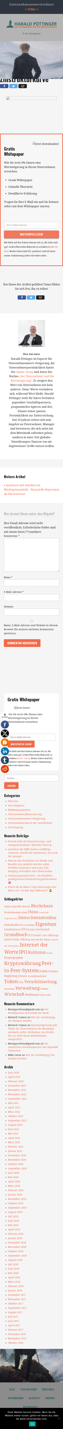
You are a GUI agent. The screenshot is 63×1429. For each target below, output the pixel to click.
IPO (23, 952)
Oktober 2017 (15, 1303)
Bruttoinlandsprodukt (15, 912)
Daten (24, 917)
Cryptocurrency (11, 918)
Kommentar (11, 536)
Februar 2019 (16, 1234)
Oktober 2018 (15, 1251)
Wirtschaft (14, 994)
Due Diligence (16, 805)
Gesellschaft (42, 929)
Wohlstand (32, 994)
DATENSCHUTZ (30, 1407)
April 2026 (14, 1077)
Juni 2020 (13, 1172)
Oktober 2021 (15, 1116)
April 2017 (14, 1325)
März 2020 (14, 1186)
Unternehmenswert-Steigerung (26, 818)
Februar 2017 (16, 1329)
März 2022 (14, 1111)
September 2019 (17, 1207)
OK (32, 1424)
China (33, 912)
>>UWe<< (31, 9)
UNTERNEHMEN (15, 1398)
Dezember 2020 (17, 1155)
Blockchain (42, 905)
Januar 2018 (15, 1290)
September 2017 (17, 1308)
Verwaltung (27, 988)
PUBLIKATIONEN (28, 1389)
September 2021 (17, 1120)
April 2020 (14, 1181)
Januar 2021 (15, 1151)
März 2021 (14, 1142)
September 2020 (17, 1168)
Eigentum (45, 924)
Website (8, 606)
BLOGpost (34, 1398)
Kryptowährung (22, 963)
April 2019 (14, 1229)
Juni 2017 (13, 1321)
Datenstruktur (43, 918)
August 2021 (15, 1125)
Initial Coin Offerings (46, 935)
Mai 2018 (13, 1273)
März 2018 (14, 1281)
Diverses (13, 801)
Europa (30, 929)
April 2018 (14, 1277)
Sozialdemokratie (37, 976)
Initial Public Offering (17, 939)
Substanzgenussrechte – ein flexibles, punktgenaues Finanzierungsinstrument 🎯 (32, 879)
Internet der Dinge (40, 939)
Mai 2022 (13, 1103)
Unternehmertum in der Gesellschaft (30, 823)
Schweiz (22, 976)
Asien (7, 906)
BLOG (12, 1389)
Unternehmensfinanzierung (25, 814)
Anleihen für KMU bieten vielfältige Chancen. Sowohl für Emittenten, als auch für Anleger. (33, 853)
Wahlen (44, 989)
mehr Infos (23, 758)
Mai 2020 (13, 1177)
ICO (30, 935)
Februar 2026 (16, 1081)
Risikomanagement (19, 810)
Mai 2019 (13, 1225)
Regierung (10, 976)
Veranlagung (15, 827)
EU (23, 929)
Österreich (45, 995)
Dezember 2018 (17, 1242)
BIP (20, 906)
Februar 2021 (16, 1146)
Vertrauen (9, 989)
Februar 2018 (16, 1286)
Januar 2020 (15, 1194)
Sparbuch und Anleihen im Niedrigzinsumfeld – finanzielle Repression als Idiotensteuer (31, 490)
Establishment (12, 929)
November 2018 (17, 1247)
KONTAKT (50, 1398)
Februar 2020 (16, 1190)
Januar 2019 (15, 1238)
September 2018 (17, 1255)
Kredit (49, 953)
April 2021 (14, 1138)
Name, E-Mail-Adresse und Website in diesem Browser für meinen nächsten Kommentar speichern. (31, 629)
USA (21, 982)
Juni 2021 (13, 1129)
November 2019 (17, 1199)
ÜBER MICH (48, 1389)
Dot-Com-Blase (27, 925)
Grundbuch (16, 934)
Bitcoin (26, 906)
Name (8, 577)
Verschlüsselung (40, 981)
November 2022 (17, 1094)
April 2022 (14, 1107)
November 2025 (17, 1090)
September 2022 (17, 1098)
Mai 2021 (13, 1133)
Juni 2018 (13, 1268)
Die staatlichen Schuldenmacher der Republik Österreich (33, 1047)
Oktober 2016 (15, 1342)
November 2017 (17, 1299)
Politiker (53, 971)
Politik (43, 971)
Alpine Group (24, 372)
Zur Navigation (32, 33)
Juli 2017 (13, 1316)
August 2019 (15, 1212)
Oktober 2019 (15, 1203)
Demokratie (11, 924)
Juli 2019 (13, 1216)
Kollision (37, 952)
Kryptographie (13, 957)
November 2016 (17, 1338)
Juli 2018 (13, 1264)
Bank (14, 906)
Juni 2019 (13, 1220)
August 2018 (15, 1260)
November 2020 (17, 1159)
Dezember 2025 (17, 1085)
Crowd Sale (44, 912)
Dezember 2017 (17, 1295)
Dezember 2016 (17, 1334)
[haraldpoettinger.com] (31, 24)
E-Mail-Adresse (14, 592)
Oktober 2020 (15, 1164)
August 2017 (15, 1312)
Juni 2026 (13, 1072)
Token (11, 981)
